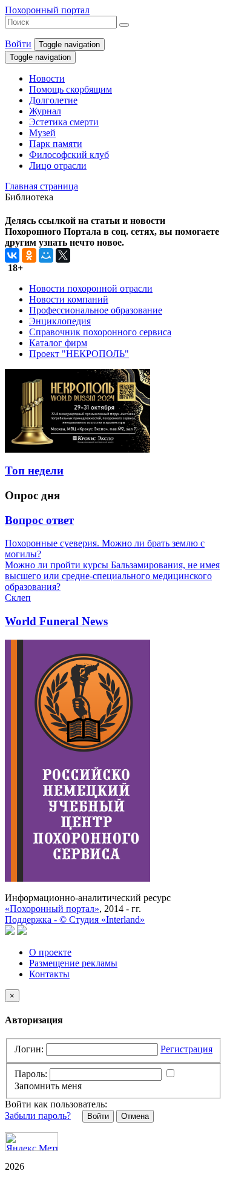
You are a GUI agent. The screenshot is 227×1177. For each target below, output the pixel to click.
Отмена (135, 1116)
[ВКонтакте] (12, 255)
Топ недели (34, 470)
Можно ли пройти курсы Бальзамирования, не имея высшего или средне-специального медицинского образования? (112, 576)
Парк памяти (55, 144)
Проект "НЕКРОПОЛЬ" (79, 354)
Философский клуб (69, 154)
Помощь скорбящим (70, 89)
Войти (18, 44)
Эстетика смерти (64, 122)
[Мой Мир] (46, 255)
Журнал (45, 111)
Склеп (18, 597)
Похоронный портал (47, 10)
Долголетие (53, 100)
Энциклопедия (60, 321)
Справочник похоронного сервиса (100, 332)
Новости (47, 78)
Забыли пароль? (38, 1115)
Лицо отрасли (58, 165)
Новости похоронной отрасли (91, 288)
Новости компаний (68, 299)
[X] (63, 255)
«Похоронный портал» (52, 908)
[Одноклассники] (29, 255)
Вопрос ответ (39, 520)
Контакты (49, 974)
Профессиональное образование (95, 310)
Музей (42, 133)
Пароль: (31, 1074)
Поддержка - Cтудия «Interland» (75, 919)
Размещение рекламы (73, 963)
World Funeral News (56, 621)
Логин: (29, 1049)
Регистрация (186, 1049)
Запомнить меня (48, 1086)
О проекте (50, 952)
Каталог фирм (58, 343)
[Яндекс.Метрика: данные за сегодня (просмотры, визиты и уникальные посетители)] (31, 1141)
